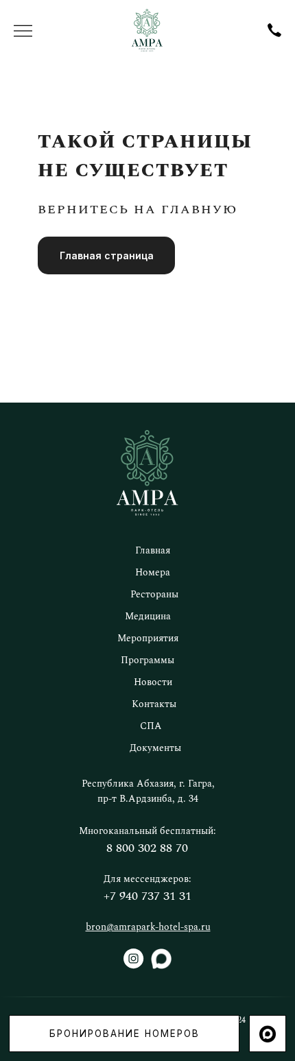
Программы (147, 660)
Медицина (148, 616)
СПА (151, 726)
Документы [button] (155, 748)
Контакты (154, 704)
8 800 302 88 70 (147, 848)
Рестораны (154, 594)
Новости (153, 682)
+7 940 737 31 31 (147, 896)
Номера (152, 572)
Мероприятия (147, 638)
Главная (152, 551)
